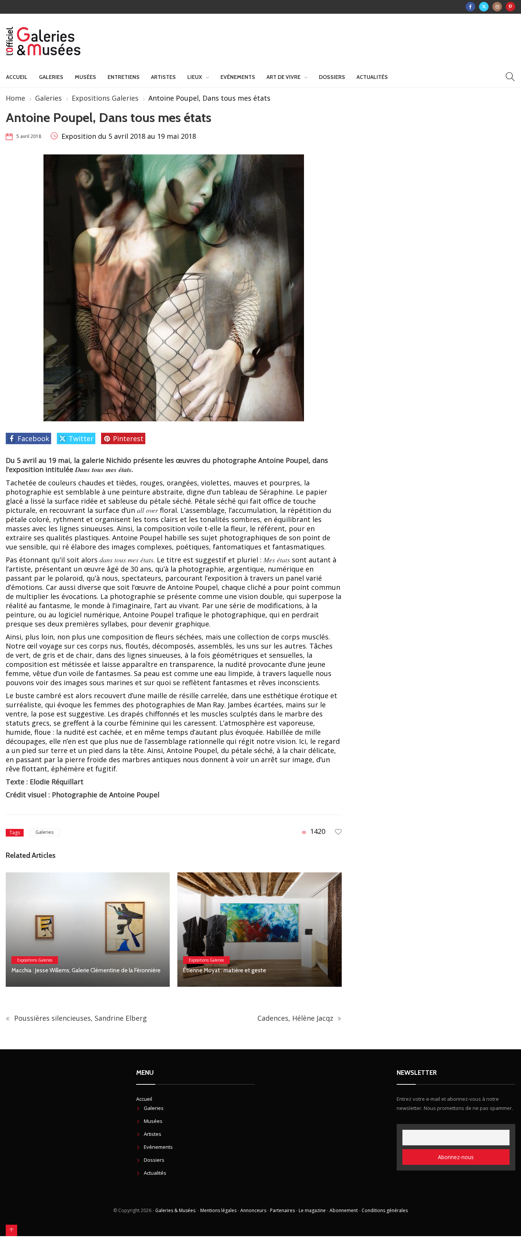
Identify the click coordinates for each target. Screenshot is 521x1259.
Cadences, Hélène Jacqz (296, 1018)
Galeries (51, 77)
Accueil (16, 77)
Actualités (372, 77)
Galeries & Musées (175, 1210)
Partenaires (282, 1210)
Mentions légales (218, 1210)
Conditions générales (385, 1210)
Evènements (237, 77)
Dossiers (332, 77)
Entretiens (124, 77)
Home (15, 98)
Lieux (194, 77)
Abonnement (344, 1210)
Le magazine (312, 1210)
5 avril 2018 (28, 136)
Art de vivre (284, 77)
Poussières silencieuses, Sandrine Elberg (79, 1018)
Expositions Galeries (105, 98)
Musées (85, 77)
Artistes (163, 77)
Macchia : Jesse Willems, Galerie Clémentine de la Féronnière (87, 970)
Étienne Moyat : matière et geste (224, 970)
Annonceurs (253, 1210)
